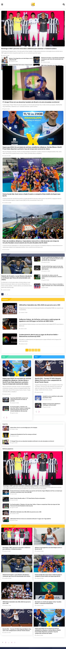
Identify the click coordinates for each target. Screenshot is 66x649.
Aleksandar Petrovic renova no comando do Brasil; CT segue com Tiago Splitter (30, 518)
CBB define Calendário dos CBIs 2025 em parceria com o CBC (39, 305)
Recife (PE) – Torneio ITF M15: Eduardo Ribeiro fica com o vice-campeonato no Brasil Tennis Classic (48, 380)
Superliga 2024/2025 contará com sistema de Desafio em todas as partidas (19, 399)
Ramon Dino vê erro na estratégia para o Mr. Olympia (23, 427)
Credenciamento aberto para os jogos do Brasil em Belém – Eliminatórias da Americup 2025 (39, 335)
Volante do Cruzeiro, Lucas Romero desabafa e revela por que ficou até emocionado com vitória (52, 59)
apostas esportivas (23, 488)
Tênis (36, 357)
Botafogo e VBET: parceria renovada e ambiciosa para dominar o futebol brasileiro (29, 48)
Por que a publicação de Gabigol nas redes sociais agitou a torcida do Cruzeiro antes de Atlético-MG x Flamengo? (52, 259)
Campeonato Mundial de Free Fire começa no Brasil (23, 434)
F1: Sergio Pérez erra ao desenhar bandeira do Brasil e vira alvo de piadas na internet (31, 102)
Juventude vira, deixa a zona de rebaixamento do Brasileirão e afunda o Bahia (52, 277)
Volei (3, 357)
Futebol (4, 255)
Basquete (5, 299)
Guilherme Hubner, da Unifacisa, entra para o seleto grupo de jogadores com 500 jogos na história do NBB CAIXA (39, 320)
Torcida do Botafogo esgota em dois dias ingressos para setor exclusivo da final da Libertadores (52, 268)
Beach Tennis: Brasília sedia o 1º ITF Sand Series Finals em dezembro (27, 498)
